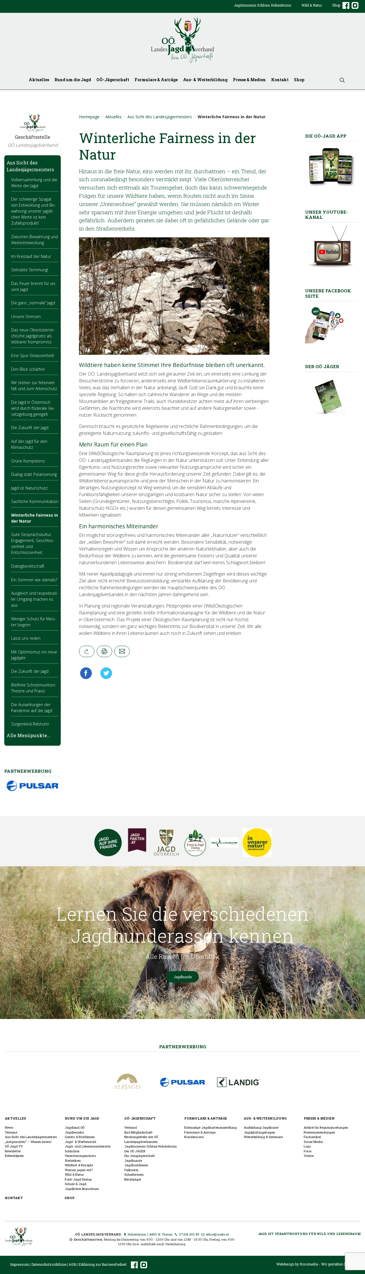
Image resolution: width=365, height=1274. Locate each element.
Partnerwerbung (182, 1046)
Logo (307, 1146)
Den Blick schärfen (28, 369)
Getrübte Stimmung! (29, 269)
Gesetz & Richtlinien (80, 1137)
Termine (11, 1132)
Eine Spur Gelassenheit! (32, 355)
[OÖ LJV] (18, 1236)
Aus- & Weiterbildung (205, 79)
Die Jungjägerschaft (139, 1155)
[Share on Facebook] (87, 673)
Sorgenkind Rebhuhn (30, 724)
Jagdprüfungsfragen (259, 1132)
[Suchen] (340, 80)
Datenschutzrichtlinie (48, 1264)
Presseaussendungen (319, 1132)
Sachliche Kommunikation (34, 501)
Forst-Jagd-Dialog (78, 1179)
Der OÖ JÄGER (134, 1151)
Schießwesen (134, 1174)
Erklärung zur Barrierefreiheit (102, 1264)
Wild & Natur (311, 5)
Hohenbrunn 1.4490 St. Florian (150, 1234)
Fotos (307, 1151)
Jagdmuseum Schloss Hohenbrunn (262, 5)
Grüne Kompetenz (28, 461)
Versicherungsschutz (80, 1155)
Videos (309, 1155)
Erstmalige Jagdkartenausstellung (210, 1127)
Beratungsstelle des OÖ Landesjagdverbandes (141, 1139)
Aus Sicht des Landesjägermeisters (159, 116)
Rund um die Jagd (72, 79)
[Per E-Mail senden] (122, 651)
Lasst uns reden (25, 638)
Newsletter (13, 1151)
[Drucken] (104, 651)
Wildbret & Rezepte (79, 1165)
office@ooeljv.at (217, 1234)
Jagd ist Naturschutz (29, 488)
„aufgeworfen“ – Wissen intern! (28, 1142)
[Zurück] (86, 651)
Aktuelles (39, 79)
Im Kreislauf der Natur (31, 256)
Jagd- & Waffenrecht (80, 1142)
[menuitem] (262, 9)
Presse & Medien (249, 79)
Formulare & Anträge (156, 79)
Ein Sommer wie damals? (34, 579)
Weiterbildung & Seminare (263, 1137)
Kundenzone (194, 1137)
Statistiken (73, 1160)
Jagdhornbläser (136, 1165)
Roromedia (309, 1264)
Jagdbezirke (74, 1132)
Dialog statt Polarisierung (34, 474)
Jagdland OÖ (74, 1127)
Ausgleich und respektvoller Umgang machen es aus (34, 599)
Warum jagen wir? (79, 1170)
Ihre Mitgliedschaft (138, 1132)
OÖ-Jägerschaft (112, 79)
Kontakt (280, 79)
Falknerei (131, 1170)
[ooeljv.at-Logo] (182, 40)
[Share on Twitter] (104, 673)
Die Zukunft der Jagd (29, 427)
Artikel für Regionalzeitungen (326, 1127)
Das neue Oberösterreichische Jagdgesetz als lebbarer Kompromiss (33, 336)
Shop (336, 5)
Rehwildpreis (14, 1155)
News (9, 1127)
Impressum (19, 1264)
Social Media (313, 1142)
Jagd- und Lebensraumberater (88, 1146)
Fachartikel (312, 1137)
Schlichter (72, 1151)
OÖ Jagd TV (14, 1146)
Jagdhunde (183, 977)
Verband (130, 1127)
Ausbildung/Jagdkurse (261, 1127)
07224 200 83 (188, 1234)
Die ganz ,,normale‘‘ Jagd (33, 302)
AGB (72, 1264)
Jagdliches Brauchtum (82, 1189)
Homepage (89, 116)
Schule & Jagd (75, 1184)
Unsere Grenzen (26, 316)
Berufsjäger (132, 1179)
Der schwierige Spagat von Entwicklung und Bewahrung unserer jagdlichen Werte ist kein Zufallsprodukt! (33, 211)
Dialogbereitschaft (27, 566)
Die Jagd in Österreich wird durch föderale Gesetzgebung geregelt (33, 408)
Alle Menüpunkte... (28, 735)
